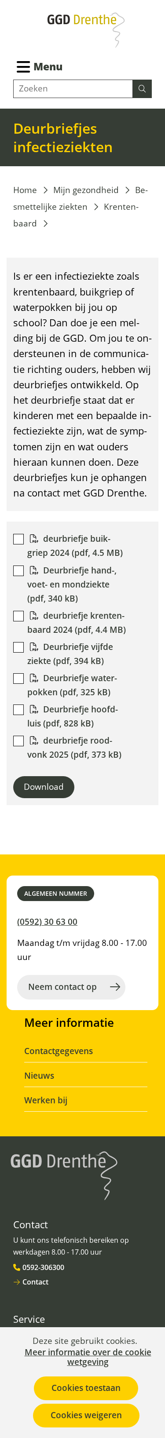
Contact (35, 1282)
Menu (47, 66)
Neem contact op (62, 987)
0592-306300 (43, 1267)
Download (44, 786)
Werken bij (45, 1100)
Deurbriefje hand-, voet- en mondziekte (72, 584)
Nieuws (39, 1075)
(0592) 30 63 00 (47, 921)
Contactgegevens (58, 1051)
